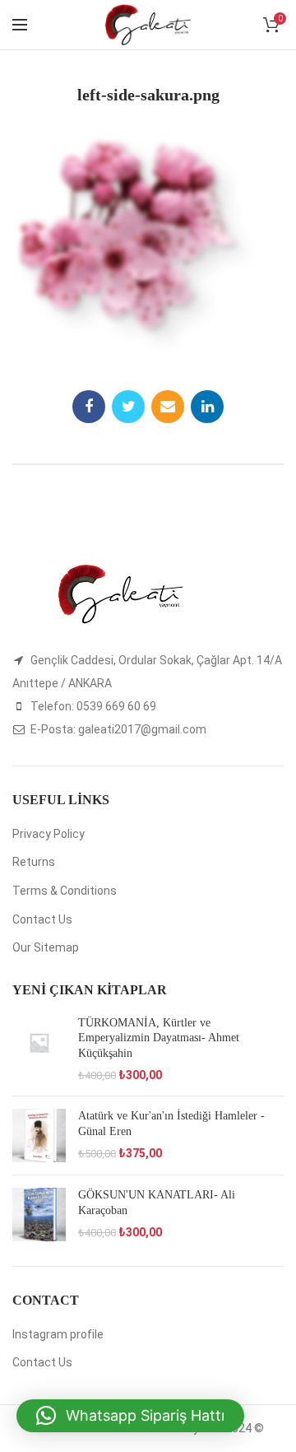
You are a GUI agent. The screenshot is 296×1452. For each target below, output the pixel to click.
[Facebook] (88, 406)
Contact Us (42, 919)
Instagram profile (58, 1334)
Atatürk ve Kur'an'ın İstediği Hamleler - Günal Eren (171, 1123)
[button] (130, 1415)
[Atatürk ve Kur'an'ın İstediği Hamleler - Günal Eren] (39, 1135)
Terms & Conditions (64, 890)
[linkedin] (207, 406)
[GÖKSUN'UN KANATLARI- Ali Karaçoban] (39, 1214)
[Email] (167, 406)
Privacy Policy (48, 833)
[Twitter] (128, 406)
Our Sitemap (45, 947)
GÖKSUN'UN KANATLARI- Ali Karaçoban (156, 1202)
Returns (33, 861)
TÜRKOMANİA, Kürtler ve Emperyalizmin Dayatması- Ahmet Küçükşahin (158, 1038)
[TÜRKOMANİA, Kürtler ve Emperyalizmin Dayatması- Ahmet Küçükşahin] (39, 1049)
